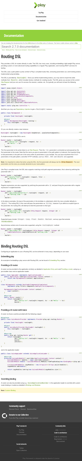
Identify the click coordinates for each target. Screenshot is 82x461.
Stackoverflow (31, 409)
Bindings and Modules (33, 385)
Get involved (60, 441)
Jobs (60, 430)
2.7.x (40, 43)
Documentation (41, 16)
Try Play (41, 12)
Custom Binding (10, 390)
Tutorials (21, 432)
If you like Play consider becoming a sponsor (23, 418)
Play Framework (41, 5)
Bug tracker (60, 439)
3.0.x (76, 43)
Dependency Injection (23, 109)
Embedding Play (54, 260)
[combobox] (41, 46)
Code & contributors (60, 437)
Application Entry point (50, 269)
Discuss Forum (14, 409)
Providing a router (66, 269)
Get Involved (41, 20)
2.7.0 (29, 43)
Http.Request (5, 82)
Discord (23, 409)
